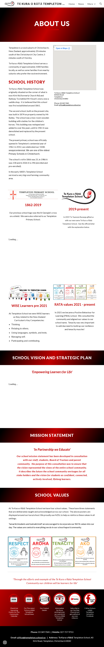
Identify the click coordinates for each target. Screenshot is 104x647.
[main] (52, 24)
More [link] (90, 4)
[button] (101, 4)
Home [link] (72, 4)
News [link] (81, 4)
